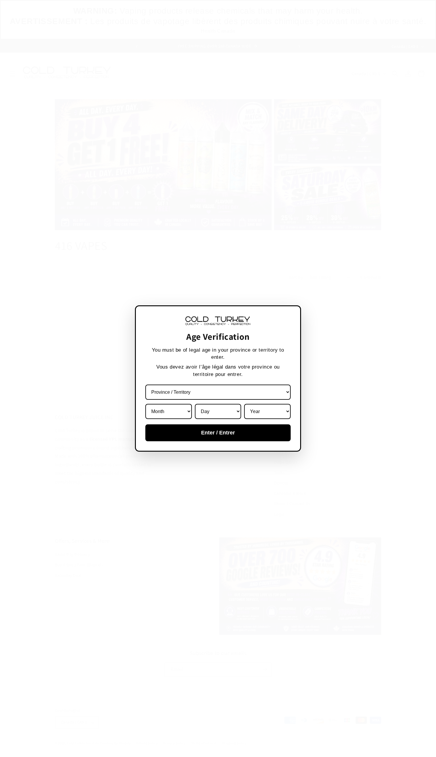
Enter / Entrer (218, 433)
